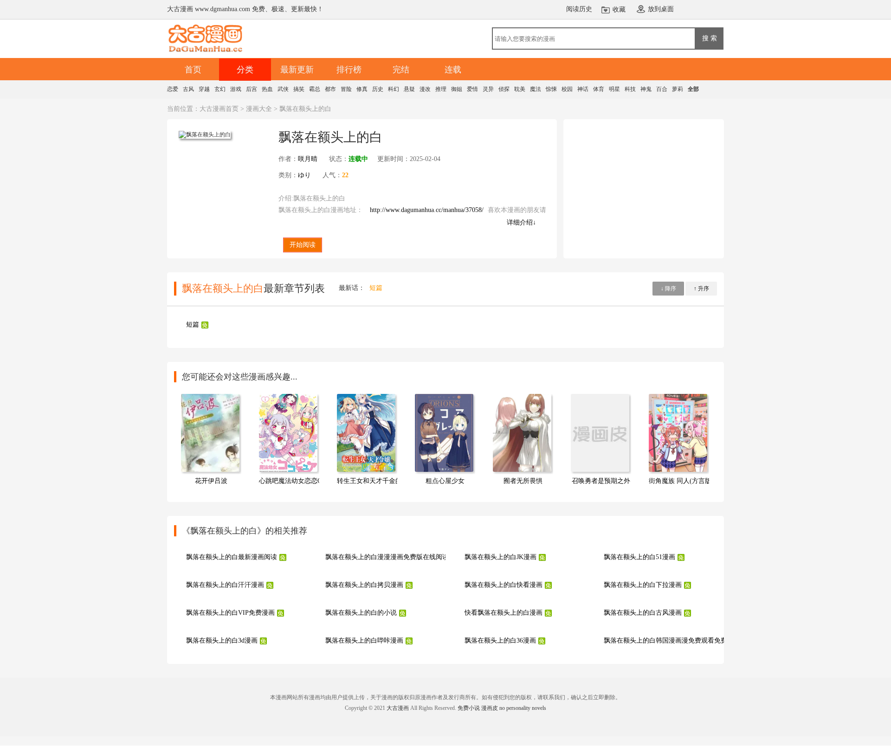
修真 (362, 89)
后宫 (251, 89)
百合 (661, 89)
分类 (245, 69)
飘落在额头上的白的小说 (361, 612)
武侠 (283, 89)
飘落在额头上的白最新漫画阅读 (231, 556)
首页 (193, 69)
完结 (401, 69)
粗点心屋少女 (445, 480)
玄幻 (220, 89)
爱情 (472, 89)
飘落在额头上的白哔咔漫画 (364, 640)
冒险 (346, 89)
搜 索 (709, 38)
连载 (453, 69)
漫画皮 (489, 708)
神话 (582, 89)
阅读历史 (579, 9)
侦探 (504, 89)
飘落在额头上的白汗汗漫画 (225, 584)
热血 (267, 89)
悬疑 (409, 89)
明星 (614, 89)
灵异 (488, 89)
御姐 (456, 89)
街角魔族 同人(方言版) (681, 480)
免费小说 (469, 708)
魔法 (535, 89)
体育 (598, 89)
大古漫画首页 (219, 108)
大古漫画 (398, 708)
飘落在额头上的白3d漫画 (222, 640)
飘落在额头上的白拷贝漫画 (364, 584)
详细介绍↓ (521, 222)
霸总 (314, 89)
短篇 (375, 287)
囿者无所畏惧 (523, 480)
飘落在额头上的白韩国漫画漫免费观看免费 (665, 640)
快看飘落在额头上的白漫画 (503, 612)
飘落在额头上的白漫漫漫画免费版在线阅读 (387, 556)
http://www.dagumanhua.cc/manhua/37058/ (427, 209)
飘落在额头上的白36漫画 (500, 640)
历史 (377, 89)
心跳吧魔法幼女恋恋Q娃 (294, 480)
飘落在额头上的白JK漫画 (500, 556)
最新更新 (297, 69)
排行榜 (349, 69)
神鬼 (646, 89)
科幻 (393, 89)
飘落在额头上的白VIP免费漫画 (230, 612)
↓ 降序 (668, 288)
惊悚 (551, 89)
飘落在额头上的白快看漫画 (503, 584)
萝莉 (677, 89)
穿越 (204, 89)
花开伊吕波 (211, 480)
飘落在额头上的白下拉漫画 (643, 584)
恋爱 (172, 89)
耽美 (519, 89)
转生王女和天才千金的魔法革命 (382, 480)
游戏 (235, 89)
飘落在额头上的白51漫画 (639, 556)
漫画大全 (259, 108)
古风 (188, 89)
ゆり (304, 175)
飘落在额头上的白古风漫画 (643, 612)
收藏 (619, 9)
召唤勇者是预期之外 (601, 480)
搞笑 (298, 89)
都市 (330, 89)
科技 (630, 89)
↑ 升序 (701, 288)
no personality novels (522, 708)
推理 (440, 89)
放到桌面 (661, 9)
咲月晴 (307, 158)
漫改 (425, 89)
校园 (567, 89)
